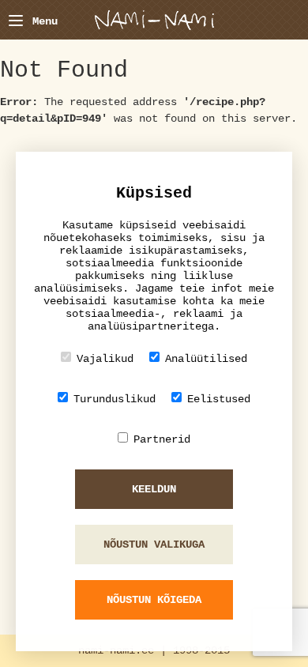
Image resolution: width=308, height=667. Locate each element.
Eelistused (218, 399)
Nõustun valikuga (154, 544)
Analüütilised (206, 358)
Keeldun (154, 489)
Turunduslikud (114, 399)
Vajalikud (105, 358)
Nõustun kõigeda (154, 600)
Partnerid (161, 439)
